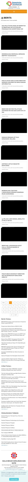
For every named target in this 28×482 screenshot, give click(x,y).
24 (10, 311)
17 (10, 308)
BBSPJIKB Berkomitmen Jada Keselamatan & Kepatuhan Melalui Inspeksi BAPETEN (13, 322)
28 (24, 311)
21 (24, 308)
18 (14, 308)
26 (17, 311)
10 (9, 305)
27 (21, 311)
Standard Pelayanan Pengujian (8, 422)
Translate (18, 8)
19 (17, 308)
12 (17, 305)
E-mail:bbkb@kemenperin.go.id (11, 469)
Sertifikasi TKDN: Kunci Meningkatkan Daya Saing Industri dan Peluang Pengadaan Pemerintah (13, 387)
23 (6, 311)
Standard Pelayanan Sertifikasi (8, 427)
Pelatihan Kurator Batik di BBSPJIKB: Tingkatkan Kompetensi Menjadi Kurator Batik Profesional (11, 369)
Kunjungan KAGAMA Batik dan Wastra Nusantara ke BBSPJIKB (12, 352)
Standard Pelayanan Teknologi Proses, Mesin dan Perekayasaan (12, 416)
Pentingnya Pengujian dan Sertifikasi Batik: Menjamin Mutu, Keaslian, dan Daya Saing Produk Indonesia (12, 394)
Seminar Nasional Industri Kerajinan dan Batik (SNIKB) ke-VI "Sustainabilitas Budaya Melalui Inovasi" (13, 436)
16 (6, 308)
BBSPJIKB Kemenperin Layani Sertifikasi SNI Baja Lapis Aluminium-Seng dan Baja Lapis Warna (13, 378)
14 (24, 305)
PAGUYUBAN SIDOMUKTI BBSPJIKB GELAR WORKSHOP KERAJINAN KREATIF (13, 275)
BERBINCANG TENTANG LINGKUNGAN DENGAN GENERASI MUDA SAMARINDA (13, 192)
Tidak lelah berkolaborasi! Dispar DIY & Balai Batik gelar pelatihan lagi (13, 343)
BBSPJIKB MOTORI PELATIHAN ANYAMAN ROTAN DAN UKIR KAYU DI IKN (13, 110)
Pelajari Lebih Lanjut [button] (9, 475)
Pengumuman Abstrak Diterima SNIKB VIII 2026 (11, 326)
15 (3, 308)
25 (14, 311)
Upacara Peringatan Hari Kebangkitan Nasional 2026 (12, 355)
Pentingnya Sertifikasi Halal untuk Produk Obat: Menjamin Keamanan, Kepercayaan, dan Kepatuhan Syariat (13, 402)
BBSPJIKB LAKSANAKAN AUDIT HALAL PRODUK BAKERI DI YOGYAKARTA (12, 247)
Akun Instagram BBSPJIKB (7, 432)
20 (21, 308)
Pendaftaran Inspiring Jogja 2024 (8, 438)
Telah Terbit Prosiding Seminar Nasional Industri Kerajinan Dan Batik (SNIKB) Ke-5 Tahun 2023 (13, 442)
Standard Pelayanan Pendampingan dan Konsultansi (12, 420)
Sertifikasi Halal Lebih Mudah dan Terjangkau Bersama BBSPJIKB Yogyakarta (13, 406)
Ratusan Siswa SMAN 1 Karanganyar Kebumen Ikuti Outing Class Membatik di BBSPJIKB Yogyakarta (12, 340)
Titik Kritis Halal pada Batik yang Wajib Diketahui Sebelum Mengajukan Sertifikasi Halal (13, 374)
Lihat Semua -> (4, 362)
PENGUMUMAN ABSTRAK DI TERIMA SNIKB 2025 (12, 430)
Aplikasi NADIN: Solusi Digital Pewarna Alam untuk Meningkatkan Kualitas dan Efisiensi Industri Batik (12, 390)
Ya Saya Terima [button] (14, 479)
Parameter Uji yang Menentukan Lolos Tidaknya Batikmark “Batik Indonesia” (14, 398)
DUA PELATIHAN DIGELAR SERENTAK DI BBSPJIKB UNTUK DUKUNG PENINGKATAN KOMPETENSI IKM (14, 27)
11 (13, 305)
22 (3, 311)
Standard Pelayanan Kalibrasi (7, 425)
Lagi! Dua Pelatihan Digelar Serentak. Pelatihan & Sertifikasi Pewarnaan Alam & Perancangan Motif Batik (13, 359)
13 (20, 305)
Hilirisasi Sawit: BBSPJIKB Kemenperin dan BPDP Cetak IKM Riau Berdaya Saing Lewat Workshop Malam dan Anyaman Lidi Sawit (13, 335)
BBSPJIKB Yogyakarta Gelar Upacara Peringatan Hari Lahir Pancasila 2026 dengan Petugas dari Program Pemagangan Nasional (12, 348)
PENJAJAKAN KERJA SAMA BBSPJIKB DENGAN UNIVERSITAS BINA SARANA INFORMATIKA (14, 82)
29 (11, 314)
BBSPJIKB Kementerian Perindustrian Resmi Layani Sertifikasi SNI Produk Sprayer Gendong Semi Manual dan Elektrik (13, 382)
